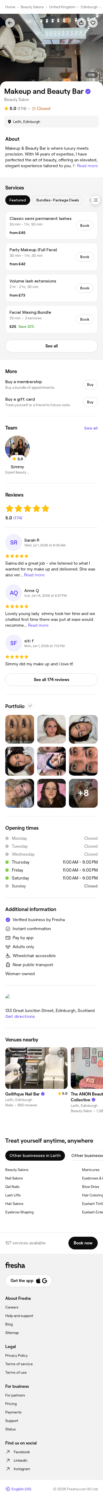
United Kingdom (62, 7)
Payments (13, 1412)
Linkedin (20, 1460)
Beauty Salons (32, 7)
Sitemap (12, 1333)
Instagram (22, 1469)
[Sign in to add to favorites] (93, 23)
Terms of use (16, 1372)
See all (91, 428)
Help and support (19, 1316)
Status (10, 1429)
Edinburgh (89, 7)
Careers (11, 1307)
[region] (51, 51)
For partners (15, 1395)
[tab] (17, 200)
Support (11, 1421)
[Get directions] (51, 999)
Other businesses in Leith (35, 1155)
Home (10, 7)
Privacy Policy (16, 1355)
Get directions (20, 1016)
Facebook (22, 1452)
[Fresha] (51, 1265)
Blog (9, 1324)
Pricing (11, 1404)
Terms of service (19, 1364)
